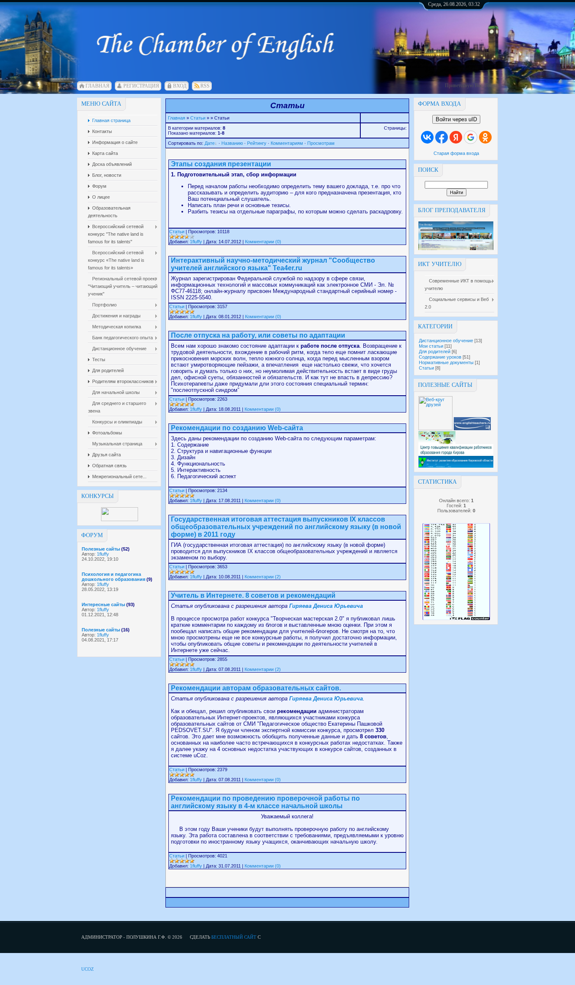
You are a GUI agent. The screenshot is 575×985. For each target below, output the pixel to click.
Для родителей (434, 351)
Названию (232, 143)
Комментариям (287, 143)
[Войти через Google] (470, 137)
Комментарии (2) (263, 576)
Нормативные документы (446, 362)
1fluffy (103, 553)
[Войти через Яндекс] (456, 137)
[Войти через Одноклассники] (485, 137)
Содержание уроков (440, 356)
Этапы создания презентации (221, 164)
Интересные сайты (103, 604)
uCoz (87, 969)
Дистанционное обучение (446, 340)
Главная (97, 86)
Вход (179, 86)
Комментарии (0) (263, 241)
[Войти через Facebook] (441, 137)
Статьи (426, 367)
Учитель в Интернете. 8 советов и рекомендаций (253, 595)
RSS (205, 86)
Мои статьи (431, 346)
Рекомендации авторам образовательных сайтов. (256, 688)
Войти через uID (456, 119)
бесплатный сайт (233, 937)
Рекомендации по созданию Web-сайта (237, 427)
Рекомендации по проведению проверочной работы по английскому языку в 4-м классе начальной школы (265, 802)
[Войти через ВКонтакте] (427, 137)
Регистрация (141, 86)
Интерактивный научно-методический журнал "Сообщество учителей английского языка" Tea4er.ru (273, 264)
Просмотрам (321, 143)
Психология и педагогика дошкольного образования (113, 577)
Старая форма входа (456, 153)
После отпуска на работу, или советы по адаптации (258, 335)
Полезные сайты (101, 548)
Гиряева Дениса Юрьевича (326, 606)
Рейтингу (256, 143)
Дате (210, 143)
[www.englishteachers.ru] (472, 428)
